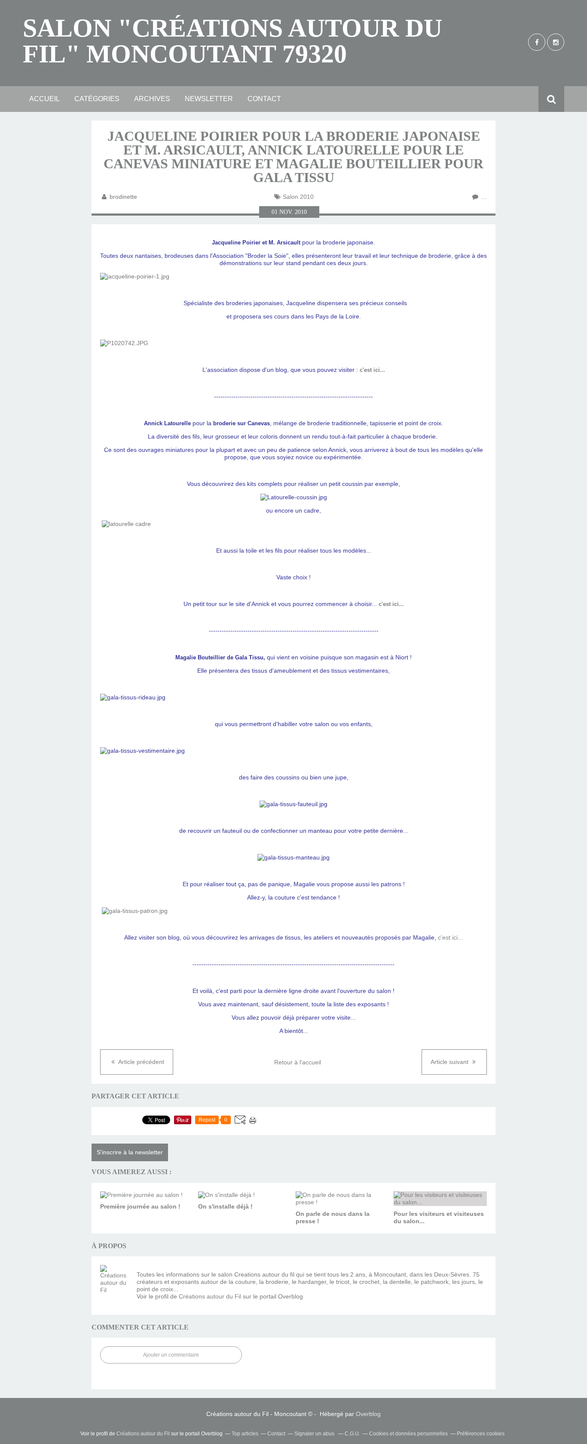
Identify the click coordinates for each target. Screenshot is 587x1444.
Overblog (368, 1413)
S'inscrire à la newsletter (130, 1152)
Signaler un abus (315, 1434)
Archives (152, 98)
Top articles (245, 1434)
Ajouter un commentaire (171, 1355)
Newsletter (209, 98)
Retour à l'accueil (297, 1062)
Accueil (44, 98)
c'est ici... (372, 370)
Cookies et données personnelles (408, 1434)
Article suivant (450, 1061)
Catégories (96, 98)
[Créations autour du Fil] (115, 1280)
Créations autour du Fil (210, 1296)
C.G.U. (352, 1434)
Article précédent (140, 1061)
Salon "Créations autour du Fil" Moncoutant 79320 (232, 41)
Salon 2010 (298, 196)
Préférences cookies (480, 1434)
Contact (264, 98)
